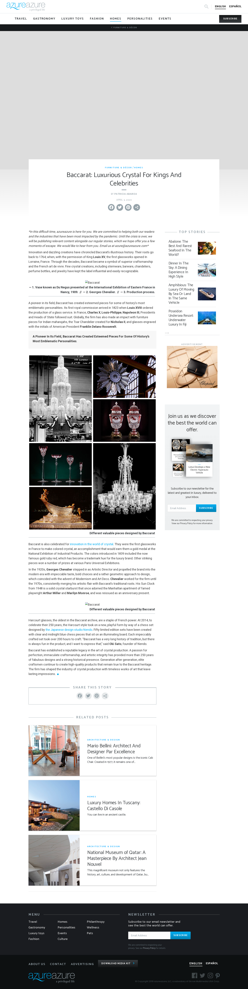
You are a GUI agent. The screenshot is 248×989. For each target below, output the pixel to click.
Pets (90, 933)
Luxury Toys (37, 933)
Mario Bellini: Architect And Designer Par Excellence (114, 749)
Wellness (93, 927)
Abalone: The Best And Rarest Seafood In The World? (180, 248)
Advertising (82, 964)
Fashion (34, 939)
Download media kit (116, 964)
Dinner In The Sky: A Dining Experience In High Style (179, 270)
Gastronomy (37, 927)
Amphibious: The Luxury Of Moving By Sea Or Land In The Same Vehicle (181, 294)
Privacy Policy (149, 948)
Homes (138, 167)
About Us (37, 964)
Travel (33, 922)
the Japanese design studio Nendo (69, 629)
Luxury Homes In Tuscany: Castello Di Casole (113, 806)
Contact (58, 964)
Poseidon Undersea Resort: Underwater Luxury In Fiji (181, 317)
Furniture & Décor (125, 27)
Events (62, 933)
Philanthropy (96, 922)
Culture (63, 939)
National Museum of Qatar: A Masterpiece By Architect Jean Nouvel (117, 859)
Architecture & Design (103, 739)
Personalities (66, 927)
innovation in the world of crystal (91, 544)
